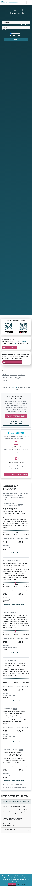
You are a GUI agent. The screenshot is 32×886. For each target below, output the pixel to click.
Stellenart (13, 374)
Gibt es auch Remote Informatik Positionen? (9, 830)
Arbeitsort (22, 374)
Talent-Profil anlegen (16, 416)
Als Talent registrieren (17, 474)
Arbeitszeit (22, 377)
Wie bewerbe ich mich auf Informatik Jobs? (9, 824)
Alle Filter (5, 374)
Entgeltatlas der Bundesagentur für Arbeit (13, 552)
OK (12, 884)
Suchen (16, 40)
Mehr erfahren (21, 884)
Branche (5, 380)
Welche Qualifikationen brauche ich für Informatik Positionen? (12, 818)
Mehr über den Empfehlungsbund (16, 422)
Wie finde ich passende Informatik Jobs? (14, 801)
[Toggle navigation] (28, 2)
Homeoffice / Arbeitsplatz (10, 377)
